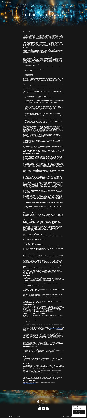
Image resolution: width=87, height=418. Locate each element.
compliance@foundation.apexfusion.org (55, 328)
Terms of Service (17, 416)
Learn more (82, 2)
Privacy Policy (11, 416)
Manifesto (40, 2)
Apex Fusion (47, 405)
